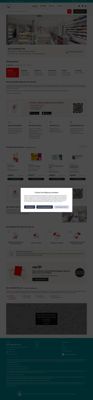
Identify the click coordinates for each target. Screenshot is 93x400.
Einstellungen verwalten (61, 207)
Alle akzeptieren (29, 207)
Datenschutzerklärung (53, 201)
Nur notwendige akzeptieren (44, 207)
